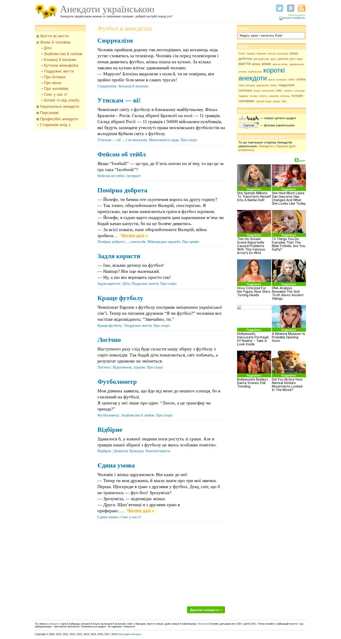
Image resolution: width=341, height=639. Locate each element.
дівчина (283, 58)
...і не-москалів (135, 140)
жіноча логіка (280, 64)
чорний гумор (263, 101)
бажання (262, 53)
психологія (267, 90)
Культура (136, 451)
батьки (272, 53)
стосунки (299, 90)
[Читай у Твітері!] (279, 8)
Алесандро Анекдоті (129, 634)
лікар (241, 85)
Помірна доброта (122, 190)
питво (273, 85)
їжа (284, 101)
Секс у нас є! (56, 94)
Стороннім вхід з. (55, 125)
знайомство (255, 71)
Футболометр (117, 381)
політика (245, 90)
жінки (266, 64)
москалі (250, 85)
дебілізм (245, 58)
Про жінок (52, 83)
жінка (256, 64)
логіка (301, 79)
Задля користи (118, 256)
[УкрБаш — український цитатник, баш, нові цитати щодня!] (248, 118)
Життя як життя (54, 36)
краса (271, 79)
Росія (241, 53)
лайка (291, 79)
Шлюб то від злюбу (62, 100)
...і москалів (136, 242)
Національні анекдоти (59, 106)
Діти (48, 48)
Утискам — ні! (119, 100)
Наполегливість (157, 451)
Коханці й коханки (60, 59)
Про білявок (54, 77)
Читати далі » (134, 235)
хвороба (274, 96)
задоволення (296, 64)
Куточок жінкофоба (61, 65)
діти (292, 58)
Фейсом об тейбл (121, 154)
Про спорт (189, 140)
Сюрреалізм (115, 40)
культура (281, 79)
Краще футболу (120, 298)
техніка (253, 96)
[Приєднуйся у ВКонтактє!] (290, 8)
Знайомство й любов (63, 54)
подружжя (286, 85)
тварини (243, 96)
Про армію (190, 242)
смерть (288, 90)
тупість (263, 96)
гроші (294, 53)
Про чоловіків (56, 88)
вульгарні (282, 53)
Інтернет (134, 176)
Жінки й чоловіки (55, 42)
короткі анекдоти (261, 74)
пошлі (256, 90)
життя (244, 63)
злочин (242, 71)
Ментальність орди (164, 140)
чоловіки (246, 101)
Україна (250, 53)
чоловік (297, 96)
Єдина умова (116, 465)
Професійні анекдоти (59, 119)
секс (279, 90)
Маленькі (203, 623)
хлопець (285, 96)
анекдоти (53, 623)
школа (276, 101)
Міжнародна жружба (163, 242)
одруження (262, 85)
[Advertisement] (60, 202)
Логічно (109, 339)
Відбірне (109, 429)
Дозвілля (121, 451)
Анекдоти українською (107, 9)
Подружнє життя (59, 71)
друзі (274, 58)
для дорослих (261, 58)
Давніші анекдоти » (206, 610)
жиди (299, 58)
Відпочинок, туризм (129, 367)
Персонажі (49, 113)
